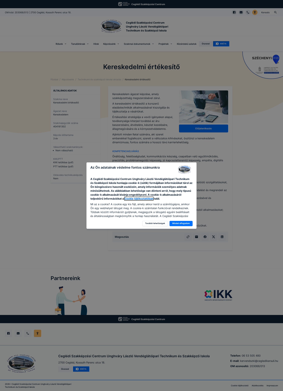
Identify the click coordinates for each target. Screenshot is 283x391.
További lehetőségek (155, 223)
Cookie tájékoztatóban (138, 198)
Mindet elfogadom (181, 223)
